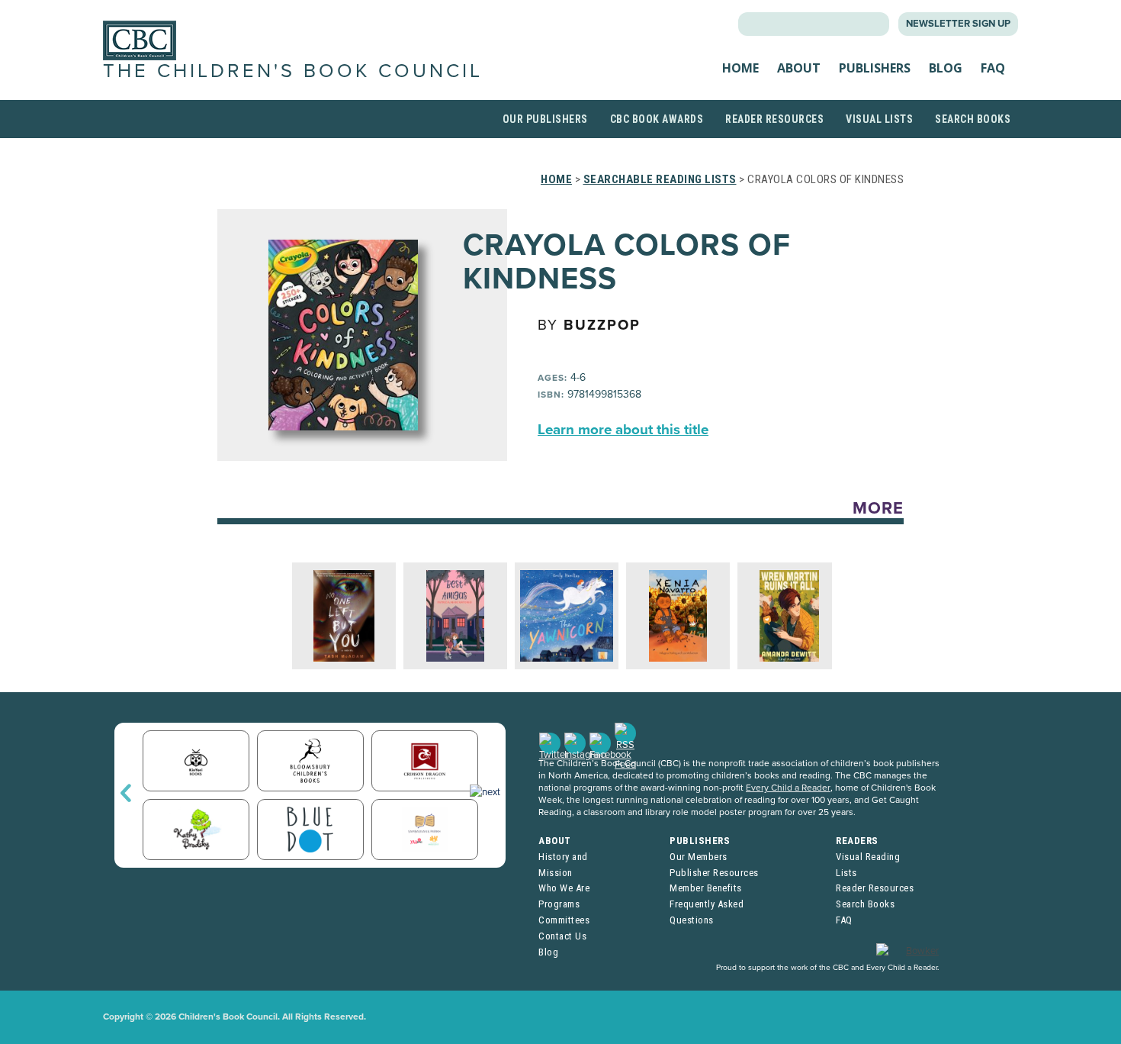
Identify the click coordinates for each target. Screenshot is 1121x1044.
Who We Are (563, 888)
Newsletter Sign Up (958, 24)
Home (740, 68)
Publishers (875, 68)
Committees (563, 920)
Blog (945, 68)
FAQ (993, 68)
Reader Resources (774, 119)
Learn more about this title (623, 429)
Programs (559, 904)
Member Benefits (706, 888)
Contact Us (562, 936)
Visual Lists (879, 119)
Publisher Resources (714, 872)
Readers (857, 840)
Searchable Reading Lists (660, 179)
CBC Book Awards (657, 119)
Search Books (972, 119)
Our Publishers (545, 119)
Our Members (699, 856)
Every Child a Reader (788, 787)
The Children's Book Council (293, 71)
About (799, 68)
